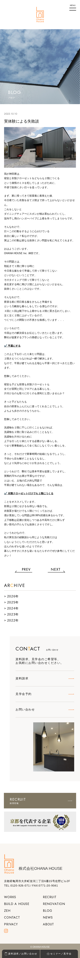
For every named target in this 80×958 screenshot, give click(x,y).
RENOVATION (54, 904)
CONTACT (12, 917)
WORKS (10, 897)
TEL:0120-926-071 (17, 885)
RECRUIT (50, 897)
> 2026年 (11, 596)
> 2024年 (11, 608)
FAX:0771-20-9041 (45, 885)
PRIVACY (11, 924)
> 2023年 (11, 614)
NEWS (48, 917)
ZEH (7, 910)
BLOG (47, 910)
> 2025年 (11, 602)
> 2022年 (11, 620)
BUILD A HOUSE (17, 904)
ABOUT (48, 924)
